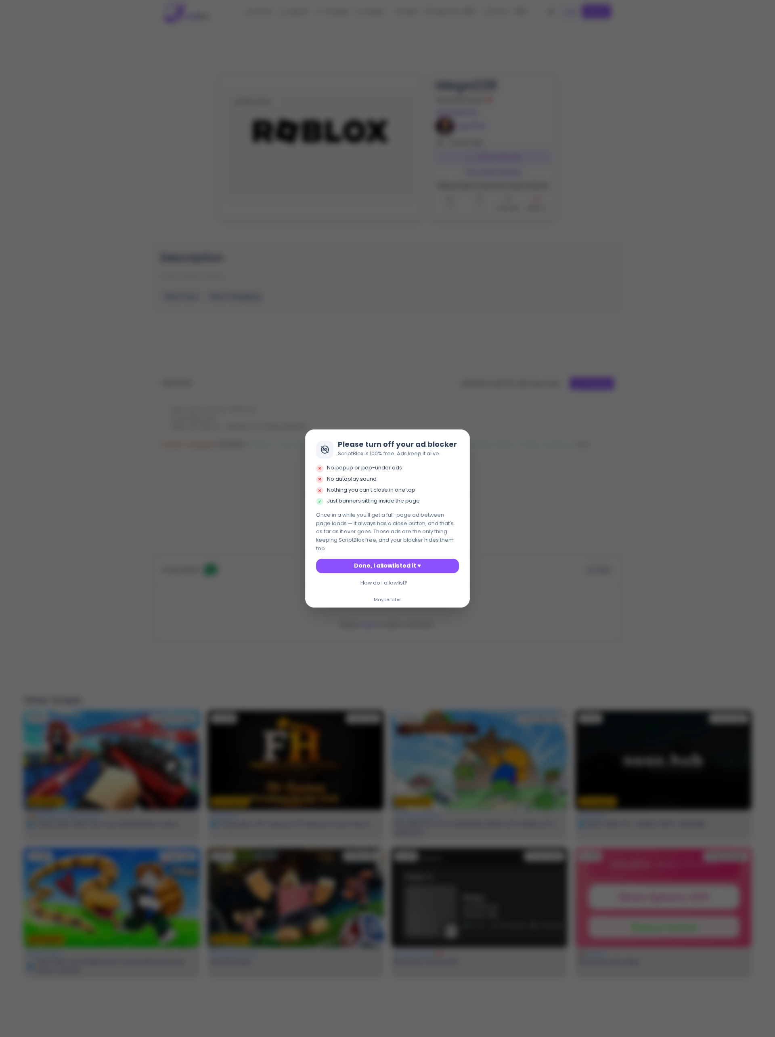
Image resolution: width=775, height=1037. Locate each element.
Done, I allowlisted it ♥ (387, 566)
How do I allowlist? (383, 582)
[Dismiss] (461, 437)
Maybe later (387, 600)
